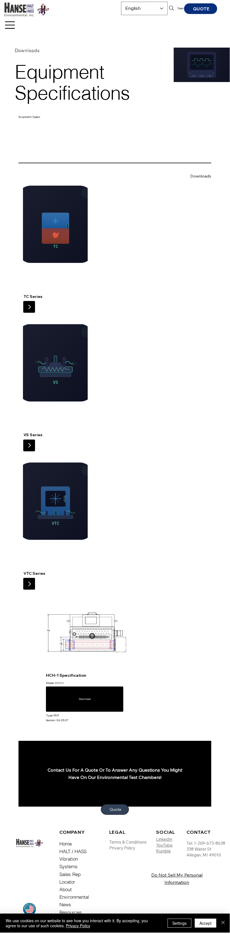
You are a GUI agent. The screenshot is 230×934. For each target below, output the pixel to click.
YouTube (164, 845)
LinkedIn (164, 839)
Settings (179, 923)
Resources (70, 912)
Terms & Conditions (128, 842)
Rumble (163, 851)
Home (65, 844)
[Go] (29, 307)
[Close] (223, 923)
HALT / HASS (73, 851)
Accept (205, 923)
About (65, 889)
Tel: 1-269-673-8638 (206, 843)
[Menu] (10, 25)
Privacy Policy (122, 848)
